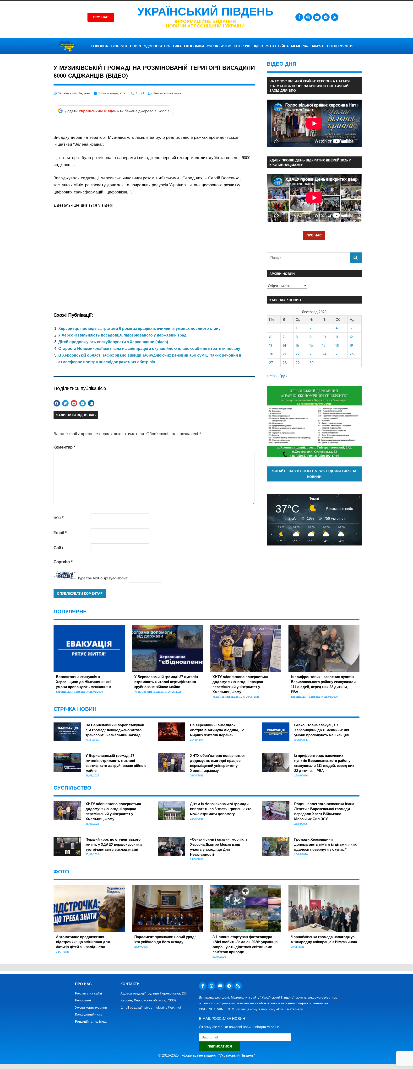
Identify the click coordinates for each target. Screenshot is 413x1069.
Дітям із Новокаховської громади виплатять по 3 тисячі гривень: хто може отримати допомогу (220, 809)
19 (351, 345)
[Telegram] (326, 17)
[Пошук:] (308, 257)
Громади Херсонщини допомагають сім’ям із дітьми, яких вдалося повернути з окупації (325, 844)
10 (324, 337)
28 (285, 362)
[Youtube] (317, 17)
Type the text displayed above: (102, 578)
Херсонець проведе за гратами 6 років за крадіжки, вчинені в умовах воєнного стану (139, 328)
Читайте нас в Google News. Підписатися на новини (314, 474)
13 (270, 345)
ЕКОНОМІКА (194, 46)
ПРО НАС (314, 235)
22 (297, 354)
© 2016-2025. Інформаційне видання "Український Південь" (206, 1055)
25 (338, 354)
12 (351, 337)
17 (324, 345)
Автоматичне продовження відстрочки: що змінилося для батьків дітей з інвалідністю (83, 942)
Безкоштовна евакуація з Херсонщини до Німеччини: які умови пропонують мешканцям (83, 682)
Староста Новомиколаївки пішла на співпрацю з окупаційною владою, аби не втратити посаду (149, 349)
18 (337, 345)
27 (271, 362)
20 (271, 354)
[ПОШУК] (356, 257)
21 (284, 354)
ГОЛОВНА (99, 46)
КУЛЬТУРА (119, 46)
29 (298, 362)
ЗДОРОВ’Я (153, 46)
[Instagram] (308, 17)
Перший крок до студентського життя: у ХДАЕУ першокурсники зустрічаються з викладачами (114, 844)
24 (324, 354)
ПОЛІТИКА (173, 46)
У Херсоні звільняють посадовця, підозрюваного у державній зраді (122, 335)
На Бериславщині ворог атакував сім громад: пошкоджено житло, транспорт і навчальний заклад (115, 730)
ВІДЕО (258, 46)
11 (337, 337)
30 (312, 362)
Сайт (58, 547)
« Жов (272, 376)
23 (311, 354)
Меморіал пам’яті (308, 46)
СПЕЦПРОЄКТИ (340, 46)
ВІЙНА (283, 46)
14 (284, 345)
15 (297, 345)
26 (352, 354)
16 (311, 345)
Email (60, 532)
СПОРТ (136, 46)
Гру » (283, 376)
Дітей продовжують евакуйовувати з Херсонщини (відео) (113, 342)
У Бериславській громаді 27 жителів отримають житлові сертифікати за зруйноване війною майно (166, 682)
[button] (57, 403)
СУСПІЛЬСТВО (219, 46)
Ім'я (59, 517)
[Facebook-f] (299, 17)
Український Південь (205, 11)
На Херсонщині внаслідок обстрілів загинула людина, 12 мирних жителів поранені (217, 730)
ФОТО (271, 46)
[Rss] (334, 17)
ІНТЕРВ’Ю (242, 46)
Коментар (65, 447)
